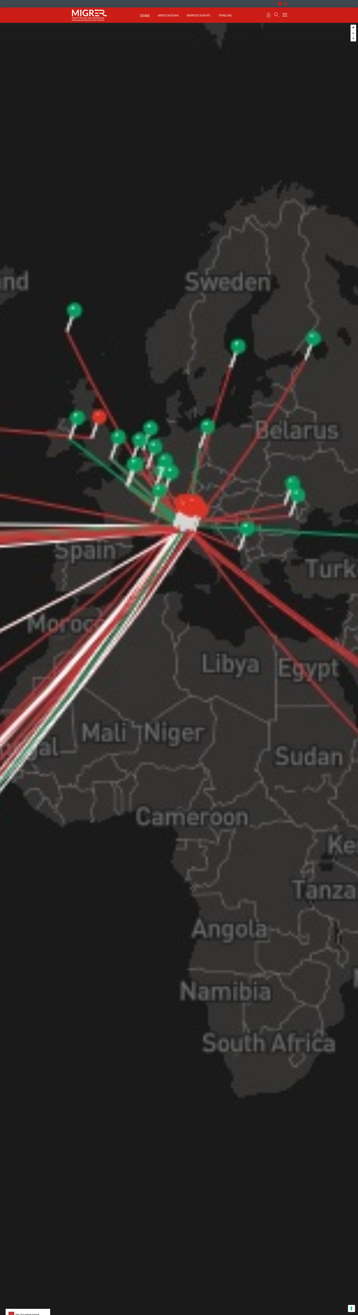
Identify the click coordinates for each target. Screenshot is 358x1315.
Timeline (225, 15)
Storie (145, 15)
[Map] (179, 402)
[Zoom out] (353, 33)
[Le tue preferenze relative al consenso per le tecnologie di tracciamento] (351, 1308)
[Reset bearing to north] (353, 38)
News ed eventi (199, 15)
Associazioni (168, 15)
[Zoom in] (353, 27)
